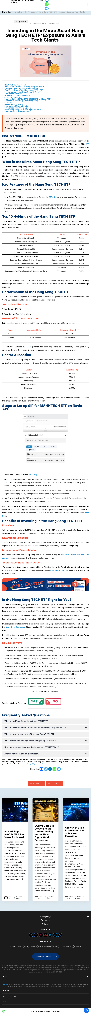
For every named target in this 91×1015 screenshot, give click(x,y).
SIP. (5, 482)
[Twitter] (46, 769)
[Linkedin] (50, 769)
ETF (87, 144)
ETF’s (29, 347)
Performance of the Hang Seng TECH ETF (22, 92)
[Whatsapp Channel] (60, 935)
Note (5, 976)
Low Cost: (8, 102)
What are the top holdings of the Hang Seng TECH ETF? (30, 741)
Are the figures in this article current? (21, 754)
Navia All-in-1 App (44, 956)
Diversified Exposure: (13, 104)
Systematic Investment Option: (17, 108)
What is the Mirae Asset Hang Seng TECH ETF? (24, 86)
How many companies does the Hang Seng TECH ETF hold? (31, 747)
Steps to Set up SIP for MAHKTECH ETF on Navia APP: (27, 99)
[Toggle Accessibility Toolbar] (86, 1010)
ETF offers (53, 197)
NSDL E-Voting (44, 946)
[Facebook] (41, 769)
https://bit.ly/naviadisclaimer (36, 764)
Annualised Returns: (13, 94)
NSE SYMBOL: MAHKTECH (15, 85)
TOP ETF (6, 1002)
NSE (13, 946)
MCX (26, 946)
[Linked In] (55, 935)
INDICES (6, 991)
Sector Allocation (12, 97)
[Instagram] (41, 935)
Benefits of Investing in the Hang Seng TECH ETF (25, 101)
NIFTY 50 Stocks (9, 996)
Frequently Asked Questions (16, 111)
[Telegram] (47, 8)
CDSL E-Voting (67, 946)
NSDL (33, 946)
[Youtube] (45, 935)
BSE (19, 946)
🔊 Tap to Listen (20, 21)
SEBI (77, 946)
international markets (58, 570)
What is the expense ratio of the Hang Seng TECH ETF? (29, 734)
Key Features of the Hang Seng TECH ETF (22, 88)
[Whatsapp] (47, 4)
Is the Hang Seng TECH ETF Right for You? (22, 110)
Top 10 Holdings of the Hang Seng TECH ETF (23, 90)
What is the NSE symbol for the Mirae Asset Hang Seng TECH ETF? (35, 728)
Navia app (33, 475)
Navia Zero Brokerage (16, 627)
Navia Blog (6, 12)
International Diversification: (16, 106)
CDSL (55, 946)
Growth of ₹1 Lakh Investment (17, 95)
